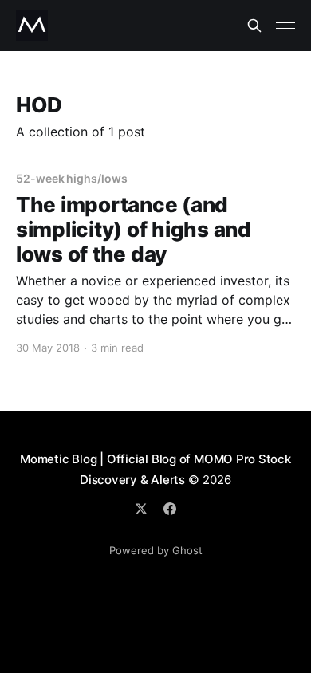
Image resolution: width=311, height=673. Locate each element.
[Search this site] (254, 25)
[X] (141, 508)
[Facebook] (169, 508)
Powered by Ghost (156, 550)
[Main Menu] (285, 25)
